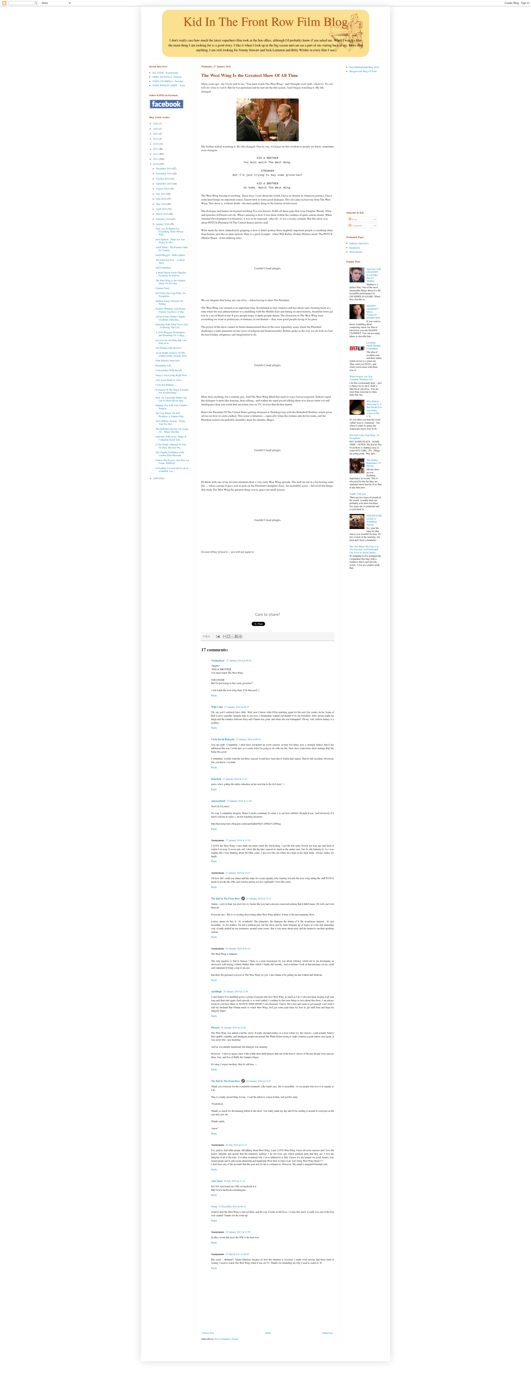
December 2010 (164, 168)
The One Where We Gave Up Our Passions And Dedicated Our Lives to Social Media (364, 549)
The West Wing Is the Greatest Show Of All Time (170, 282)
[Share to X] (232, 636)
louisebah (216, 779)
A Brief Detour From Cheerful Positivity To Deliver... (171, 274)
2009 (156, 478)
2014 (156, 143)
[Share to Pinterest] (240, 636)
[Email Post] (217, 636)
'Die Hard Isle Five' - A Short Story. (170, 261)
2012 (156, 154)
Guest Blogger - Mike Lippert (170, 254)
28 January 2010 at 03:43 (237, 948)
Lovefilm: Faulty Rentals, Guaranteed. (374, 345)
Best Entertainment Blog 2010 (364, 67)
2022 (156, 128)
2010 (156, 163)
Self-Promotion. (163, 267)
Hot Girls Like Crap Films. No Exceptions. (171, 294)
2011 (156, 158)
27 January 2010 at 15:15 (258, 898)
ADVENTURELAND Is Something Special (374, 520)
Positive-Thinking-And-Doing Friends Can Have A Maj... (170, 310)
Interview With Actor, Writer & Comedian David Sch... (171, 438)
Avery (214, 1206)
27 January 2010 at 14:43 (237, 872)
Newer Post (208, 1332)
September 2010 (164, 183)
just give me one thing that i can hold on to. (171, 341)
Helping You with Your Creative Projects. (172, 406)
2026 (156, 123)
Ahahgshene (218, 660)
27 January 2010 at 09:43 (248, 739)
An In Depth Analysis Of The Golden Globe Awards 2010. (171, 354)
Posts (354, 219)
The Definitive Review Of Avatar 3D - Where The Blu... (172, 430)
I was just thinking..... (166, 384)
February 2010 (163, 219)
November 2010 (164, 173)
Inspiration (355, 247)
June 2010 (161, 198)
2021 (156, 133)
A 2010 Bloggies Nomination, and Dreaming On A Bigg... (171, 334)
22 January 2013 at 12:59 (237, 1231)
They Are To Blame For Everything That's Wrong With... (169, 231)
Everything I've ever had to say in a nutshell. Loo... (172, 469)
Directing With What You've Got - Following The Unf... (172, 326)
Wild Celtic (217, 707)
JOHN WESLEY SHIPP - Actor (168, 85)
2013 (156, 148)
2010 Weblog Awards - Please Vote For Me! (170, 422)
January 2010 (163, 224)
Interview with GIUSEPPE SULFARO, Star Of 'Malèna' (374, 275)
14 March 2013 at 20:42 (237, 1254)
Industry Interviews (359, 243)
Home (268, 1332)
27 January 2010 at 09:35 (236, 706)
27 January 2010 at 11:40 (239, 800)
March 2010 (162, 213)
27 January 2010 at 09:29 (238, 660)
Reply (214, 695)
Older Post (327, 1332)
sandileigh (216, 991)
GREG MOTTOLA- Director (167, 76)
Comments (356, 225)
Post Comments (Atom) (226, 1338)
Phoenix (215, 1027)
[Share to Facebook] (236, 636)
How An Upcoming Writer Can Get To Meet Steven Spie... (171, 399)
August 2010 (162, 188)
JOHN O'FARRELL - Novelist (167, 81)
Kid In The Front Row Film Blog (265, 21)
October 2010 (163, 178)
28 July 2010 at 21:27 (236, 1144)
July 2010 (161, 193)
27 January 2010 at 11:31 (235, 778)
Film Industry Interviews (168, 360)
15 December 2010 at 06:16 (232, 1206)
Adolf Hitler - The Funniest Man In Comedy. (172, 248)
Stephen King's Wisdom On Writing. (169, 302)
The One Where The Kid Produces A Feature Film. (170, 414)
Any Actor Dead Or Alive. (169, 380)
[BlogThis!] (229, 636)
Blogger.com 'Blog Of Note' (363, 71)
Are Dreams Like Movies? (169, 347)
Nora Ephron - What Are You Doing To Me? (170, 241)
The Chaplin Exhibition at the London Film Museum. (170, 454)
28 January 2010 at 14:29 (233, 1027)
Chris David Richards (223, 739)
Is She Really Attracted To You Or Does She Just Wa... (171, 446)
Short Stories (356, 251)
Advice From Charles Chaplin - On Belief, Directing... (171, 318)
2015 (156, 138)
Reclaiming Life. (164, 365)
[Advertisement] (363, 142)
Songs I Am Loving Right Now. (171, 375)
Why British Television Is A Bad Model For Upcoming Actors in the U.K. (374, 409)
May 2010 (161, 203)
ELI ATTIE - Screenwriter (165, 72)
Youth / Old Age (358, 493)
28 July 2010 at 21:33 (234, 1180)
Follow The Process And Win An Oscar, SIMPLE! (172, 461)
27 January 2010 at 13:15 (237, 840)
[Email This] (225, 636)
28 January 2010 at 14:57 (258, 1081)
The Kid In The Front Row (225, 898)
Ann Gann (217, 1181)
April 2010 (161, 208)
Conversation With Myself (169, 370)
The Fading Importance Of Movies (374, 463)
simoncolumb (218, 801)
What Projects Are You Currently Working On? (361, 378)
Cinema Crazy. (163, 288)
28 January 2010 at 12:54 (235, 991)
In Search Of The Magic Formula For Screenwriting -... (172, 391)
